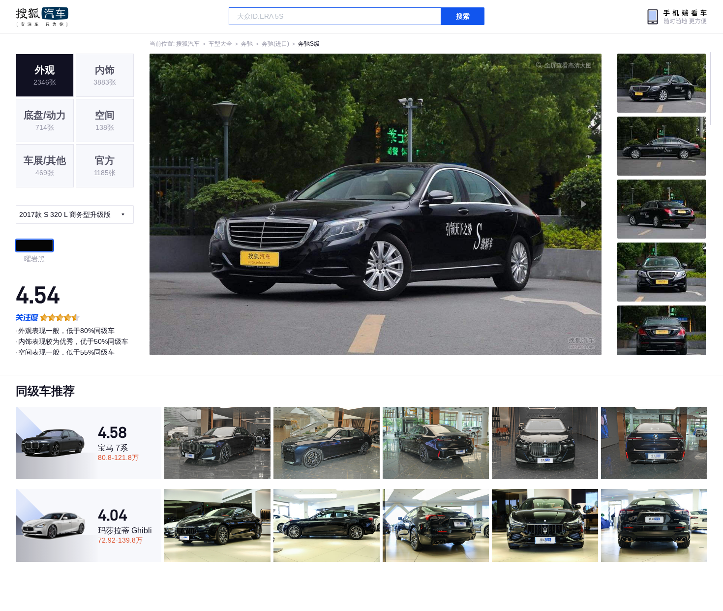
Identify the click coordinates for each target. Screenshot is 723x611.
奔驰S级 (309, 43)
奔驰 (247, 43)
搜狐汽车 (42, 17)
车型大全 (220, 43)
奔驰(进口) (275, 43)
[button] (263, 204)
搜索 (463, 16)
